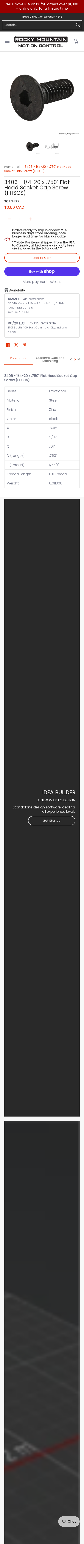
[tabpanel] (42, 428)
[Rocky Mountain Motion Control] (41, 41)
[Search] (78, 25)
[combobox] (38, 25)
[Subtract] (9, 219)
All (18, 167)
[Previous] (7, 97)
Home (8, 167)
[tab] (18, 359)
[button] (76, 41)
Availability (17, 290)
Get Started (52, 820)
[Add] (30, 219)
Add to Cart (42, 258)
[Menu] (6, 41)
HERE (59, 16)
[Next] (76, 97)
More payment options (42, 282)
